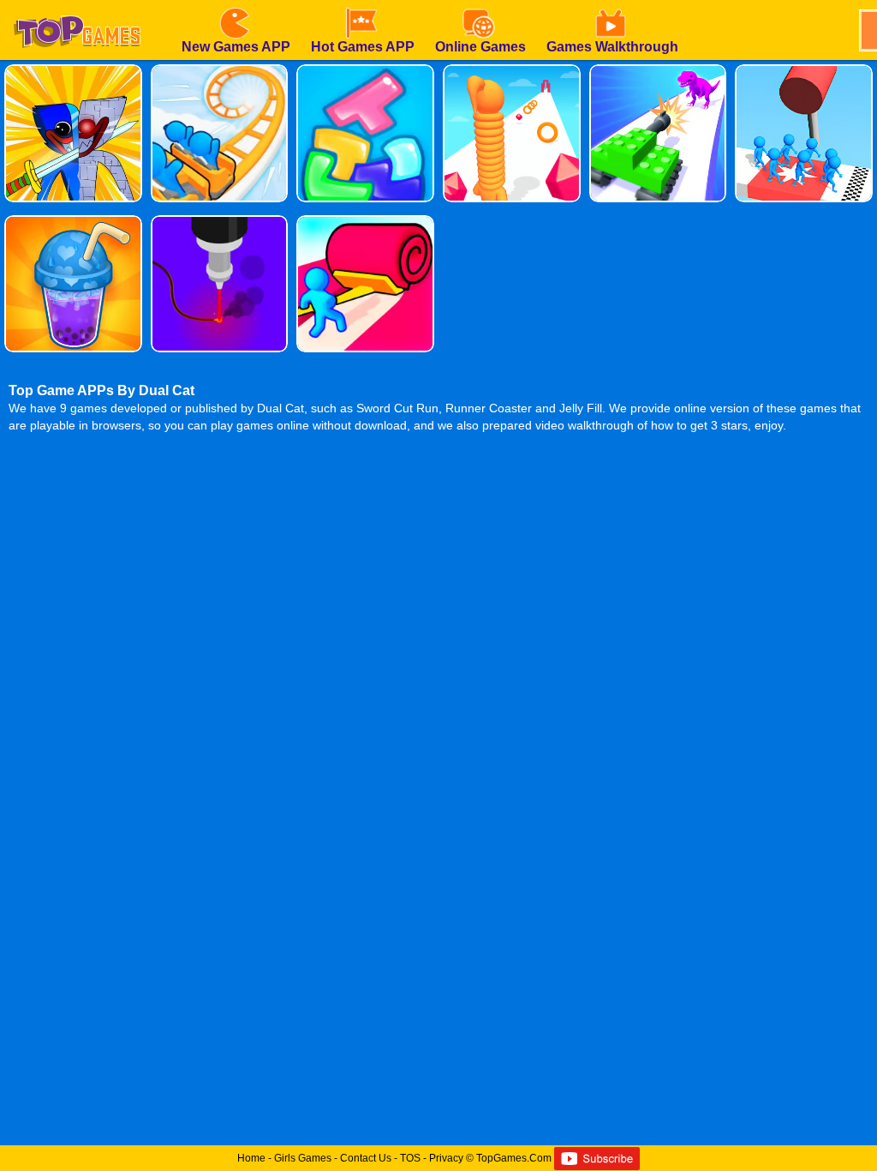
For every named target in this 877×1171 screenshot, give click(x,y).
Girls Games (302, 1158)
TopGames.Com (514, 1158)
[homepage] (77, 6)
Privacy (446, 1158)
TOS (410, 1158)
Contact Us (365, 1158)
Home (251, 1158)
